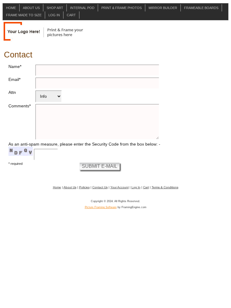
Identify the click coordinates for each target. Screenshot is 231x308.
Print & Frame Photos (121, 8)
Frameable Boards (201, 8)
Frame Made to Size (24, 15)
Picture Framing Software (101, 207)
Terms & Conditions (165, 187)
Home (11, 8)
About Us (31, 8)
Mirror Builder (163, 8)
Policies (84, 187)
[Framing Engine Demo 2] (43, 31)
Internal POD (82, 8)
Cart (71, 15)
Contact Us (100, 187)
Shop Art (55, 8)
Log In (54, 15)
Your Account (119, 187)
